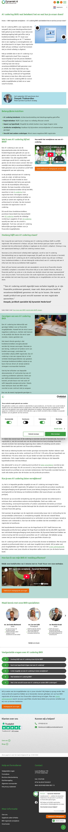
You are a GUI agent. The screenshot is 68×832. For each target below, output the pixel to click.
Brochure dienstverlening (10, 777)
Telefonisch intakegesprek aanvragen (15, 590)
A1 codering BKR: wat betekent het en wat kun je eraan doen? (46, 20)
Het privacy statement (9, 786)
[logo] (10, 2)
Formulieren (5, 774)
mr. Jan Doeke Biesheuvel (12, 624)
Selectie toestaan (33, 434)
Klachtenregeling (7, 780)
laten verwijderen (47, 465)
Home (4, 20)
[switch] (25, 422)
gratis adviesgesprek (56, 547)
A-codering (18, 192)
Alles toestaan (55, 434)
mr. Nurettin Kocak (55, 624)
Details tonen (58, 428)
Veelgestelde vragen (8, 771)
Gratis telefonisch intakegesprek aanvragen (50, 169)
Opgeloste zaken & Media (10, 817)
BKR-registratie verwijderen (16, 20)
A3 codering (27, 219)
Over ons (5, 740)
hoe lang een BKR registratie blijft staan (27, 310)
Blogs (3, 744)
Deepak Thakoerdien (24, 98)
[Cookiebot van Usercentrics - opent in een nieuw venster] (58, 397)
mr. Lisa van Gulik (34, 624)
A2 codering (9, 216)
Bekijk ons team (34, 643)
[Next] (65, 615)
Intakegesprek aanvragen (11, 706)
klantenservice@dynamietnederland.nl (50, 727)
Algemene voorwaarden (9, 783)
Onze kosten (6, 824)
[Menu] (65, 2)
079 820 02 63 (58, 2)
